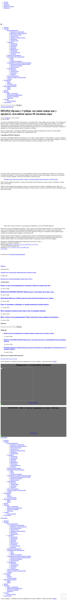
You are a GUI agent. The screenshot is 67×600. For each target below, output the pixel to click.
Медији (6, 90)
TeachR (55, 361)
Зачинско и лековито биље (17, 37)
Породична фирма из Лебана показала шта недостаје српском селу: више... (27, 298)
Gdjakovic (7, 118)
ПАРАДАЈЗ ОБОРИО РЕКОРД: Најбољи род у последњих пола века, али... (27, 292)
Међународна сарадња (10, 86)
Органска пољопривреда (14, 55)
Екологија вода (14, 67)
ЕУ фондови (7, 80)
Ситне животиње (15, 52)
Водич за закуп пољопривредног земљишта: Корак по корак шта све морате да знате (29, 333)
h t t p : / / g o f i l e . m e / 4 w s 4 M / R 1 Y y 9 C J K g (23, 244)
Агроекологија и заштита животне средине (19, 62)
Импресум (7, 8)
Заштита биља (14, 40)
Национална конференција (14, 95)
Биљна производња (12, 30)
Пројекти (6, 92)
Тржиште (13, 74)
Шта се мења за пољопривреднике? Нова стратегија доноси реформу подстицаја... (30, 317)
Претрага (19, 105)
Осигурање (13, 73)
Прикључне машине (16, 61)
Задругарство (7, 102)
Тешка (12, 59)
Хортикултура (14, 36)
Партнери (6, 5)
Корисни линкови (9, 6)
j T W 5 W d (4, 249)
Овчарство (13, 46)
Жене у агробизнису (12, 93)
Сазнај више (33, 433)
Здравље (9, 79)
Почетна (6, 27)
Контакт (6, 3)
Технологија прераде (13, 76)
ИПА (8, 81)
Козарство (13, 48)
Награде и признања (13, 96)
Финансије (13, 70)
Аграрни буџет (14, 71)
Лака (11, 58)
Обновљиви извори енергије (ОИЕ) (20, 64)
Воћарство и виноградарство (18, 33)
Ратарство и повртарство (17, 32)
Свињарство (13, 45)
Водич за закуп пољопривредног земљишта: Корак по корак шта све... (26, 285)
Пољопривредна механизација (15, 57)
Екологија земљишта (16, 65)
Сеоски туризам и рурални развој (16, 77)
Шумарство (13, 39)
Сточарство (10, 42)
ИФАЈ (9, 89)
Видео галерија (11, 101)
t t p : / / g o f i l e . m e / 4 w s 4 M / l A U (18, 247)
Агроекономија (11, 68)
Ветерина (13, 54)
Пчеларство (13, 51)
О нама (6, 2)
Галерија (6, 99)
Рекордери (10, 98)
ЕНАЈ (8, 87)
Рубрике (6, 29)
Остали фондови (12, 84)
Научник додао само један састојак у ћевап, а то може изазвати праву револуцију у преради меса (31, 179)
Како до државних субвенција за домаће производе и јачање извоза (25, 304)
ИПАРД (9, 83)
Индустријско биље (15, 34)
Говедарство (13, 43)
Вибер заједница (33, 402)
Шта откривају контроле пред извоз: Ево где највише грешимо (23, 311)
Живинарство (14, 49)
